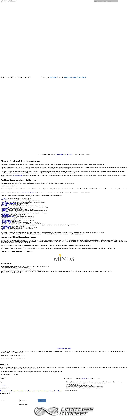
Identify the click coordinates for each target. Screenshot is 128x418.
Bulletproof (5, 201)
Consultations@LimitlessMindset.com (27, 192)
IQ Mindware (5, 214)
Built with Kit (23, 404)
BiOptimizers (5, 199)
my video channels (17, 175)
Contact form (3, 385)
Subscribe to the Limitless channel (64, 348)
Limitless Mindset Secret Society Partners (64, 154)
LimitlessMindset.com (85, 378)
